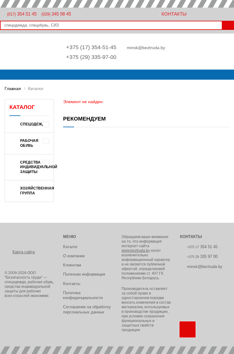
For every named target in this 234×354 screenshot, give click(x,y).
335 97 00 (202, 256)
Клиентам (72, 265)
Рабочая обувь (29, 143)
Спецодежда (34, 124)
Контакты (173, 13)
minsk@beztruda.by (146, 47)
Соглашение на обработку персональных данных (87, 309)
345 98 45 (56, 13)
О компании (74, 256)
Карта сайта (23, 252)
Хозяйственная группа (37, 190)
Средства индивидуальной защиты (37, 167)
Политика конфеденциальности (83, 295)
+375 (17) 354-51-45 (91, 47)
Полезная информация (84, 274)
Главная (13, 88)
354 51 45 (22, 13)
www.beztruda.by (136, 250)
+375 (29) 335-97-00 (91, 57)
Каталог (70, 246)
